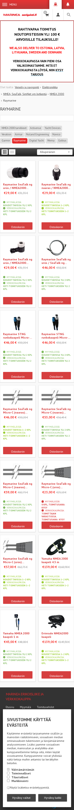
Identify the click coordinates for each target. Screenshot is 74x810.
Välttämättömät (23, 770)
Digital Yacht (36, 140)
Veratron (6, 134)
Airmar (18, 134)
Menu (13, 4)
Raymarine (20, 140)
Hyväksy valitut (21, 798)
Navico (56, 134)
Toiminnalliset (21, 773)
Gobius (62, 140)
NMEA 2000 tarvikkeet (14, 128)
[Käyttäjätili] (58, 14)
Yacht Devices (53, 128)
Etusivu (10, 707)
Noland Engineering (37, 134)
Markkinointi (20, 781)
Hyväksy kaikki (52, 798)
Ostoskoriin (18, 227)
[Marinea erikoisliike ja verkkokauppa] (20, 14)
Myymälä (25, 707)
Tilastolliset (20, 777)
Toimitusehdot (45, 707)
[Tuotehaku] (68, 14)
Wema (50, 140)
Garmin (6, 140)
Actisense (35, 128)
